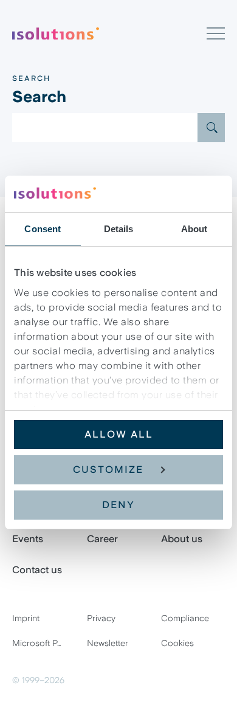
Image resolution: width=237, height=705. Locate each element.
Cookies (177, 643)
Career (102, 539)
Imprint (26, 618)
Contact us (37, 570)
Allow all (118, 434)
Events (27, 539)
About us (181, 539)
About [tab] (194, 229)
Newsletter (107, 643)
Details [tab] (119, 229)
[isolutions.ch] (109, 33)
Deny (118, 505)
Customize (108, 469)
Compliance (185, 618)
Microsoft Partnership (44, 643)
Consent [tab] (42, 229)
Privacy (101, 618)
